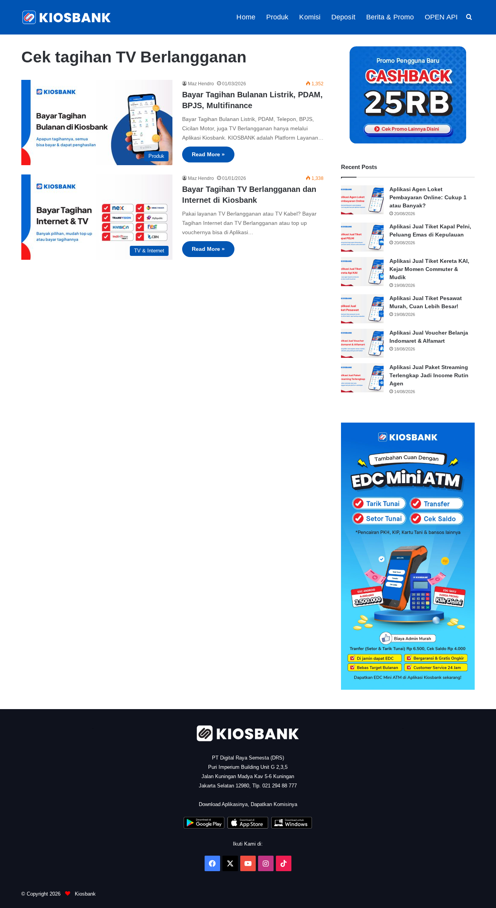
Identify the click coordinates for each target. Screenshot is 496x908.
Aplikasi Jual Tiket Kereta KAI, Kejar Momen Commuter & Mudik (429, 269)
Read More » (208, 154)
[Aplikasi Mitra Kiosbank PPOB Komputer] (291, 827)
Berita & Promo (390, 17)
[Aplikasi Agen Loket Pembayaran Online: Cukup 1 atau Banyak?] (362, 199)
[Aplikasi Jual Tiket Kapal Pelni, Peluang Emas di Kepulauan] (362, 237)
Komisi (309, 17)
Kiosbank (84, 894)
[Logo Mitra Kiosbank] (67, 17)
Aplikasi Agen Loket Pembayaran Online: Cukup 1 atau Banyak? (428, 197)
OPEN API (441, 17)
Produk (277, 17)
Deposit (343, 17)
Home (245, 17)
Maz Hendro (201, 83)
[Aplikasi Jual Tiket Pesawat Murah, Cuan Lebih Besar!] (362, 308)
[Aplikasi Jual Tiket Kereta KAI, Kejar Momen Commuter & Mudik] (362, 271)
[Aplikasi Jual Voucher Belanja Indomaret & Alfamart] (362, 343)
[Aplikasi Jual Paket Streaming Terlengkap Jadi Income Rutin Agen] (362, 377)
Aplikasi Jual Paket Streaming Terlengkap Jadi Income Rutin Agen (428, 375)
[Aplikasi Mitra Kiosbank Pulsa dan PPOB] (204, 827)
